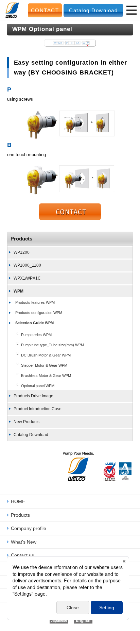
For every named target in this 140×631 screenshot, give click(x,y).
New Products (26, 421)
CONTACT (45, 10)
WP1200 (22, 252)
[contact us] (70, 211)
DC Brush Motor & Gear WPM (46, 355)
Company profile (28, 528)
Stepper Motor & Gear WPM (44, 365)
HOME (18, 501)
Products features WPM (35, 302)
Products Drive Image (33, 396)
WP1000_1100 (27, 265)
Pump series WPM (36, 335)
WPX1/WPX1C (27, 278)
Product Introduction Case (38, 408)
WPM (18, 291)
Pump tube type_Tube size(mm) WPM (52, 345)
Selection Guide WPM (34, 323)
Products (21, 239)
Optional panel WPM (37, 386)
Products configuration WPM (38, 313)
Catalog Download (93, 10)
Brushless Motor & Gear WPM (46, 375)
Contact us (22, 555)
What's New (23, 542)
